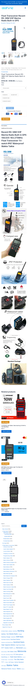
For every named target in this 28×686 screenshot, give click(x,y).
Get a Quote (6, 119)
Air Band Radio (4, 631)
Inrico (14, 648)
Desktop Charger (5, 637)
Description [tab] (4, 125)
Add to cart (10, 108)
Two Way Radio (19, 659)
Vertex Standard (19, 662)
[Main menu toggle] (25, 8)
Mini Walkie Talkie (12, 651)
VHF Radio (3, 665)
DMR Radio (20, 637)
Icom (11, 648)
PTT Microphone (18, 654)
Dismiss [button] (20, 3)
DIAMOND (13, 637)
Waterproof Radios (6, 668)
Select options (6, 431)
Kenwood (19, 648)
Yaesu (19, 668)
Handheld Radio (18, 642)
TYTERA (6, 662)
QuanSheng (4, 657)
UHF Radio (11, 662)
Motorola (22, 651)
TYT (2, 662)
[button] (24, 28)
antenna (10, 631)
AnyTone (15, 631)
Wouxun (14, 668)
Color (2, 91)
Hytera (7, 648)
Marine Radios (4, 651)
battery (3, 634)
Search (3, 523)
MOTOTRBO (3, 654)
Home (2, 68)
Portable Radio (14, 68)
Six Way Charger (4, 659)
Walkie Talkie (12, 665)
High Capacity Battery (8, 645)
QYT (9, 657)
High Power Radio (20, 645)
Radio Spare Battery (16, 657)
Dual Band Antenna (5, 639)
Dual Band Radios (15, 639)
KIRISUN (24, 648)
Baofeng (21, 631)
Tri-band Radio (10, 659)
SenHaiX (24, 657)
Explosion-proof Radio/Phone (7, 642)
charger (20, 634)
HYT (2, 648)
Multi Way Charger (9, 654)
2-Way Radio (7, 68)
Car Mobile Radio (12, 634)
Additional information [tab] (6, 128)
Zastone (22, 668)
